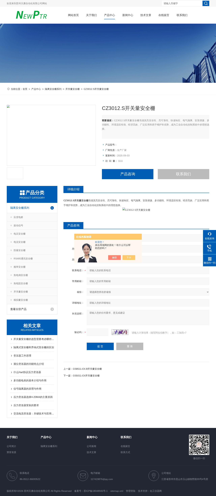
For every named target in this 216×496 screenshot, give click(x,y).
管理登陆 (130, 491)
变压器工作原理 (22, 355)
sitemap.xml (116, 491)
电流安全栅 (19, 242)
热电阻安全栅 (21, 283)
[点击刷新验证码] (120, 332)
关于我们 (91, 15)
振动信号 (18, 225)
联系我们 (182, 15)
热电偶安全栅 (21, 275)
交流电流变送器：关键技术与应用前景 (34, 413)
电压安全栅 (19, 233)
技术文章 (145, 15)
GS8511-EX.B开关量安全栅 (87, 368)
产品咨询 (127, 174)
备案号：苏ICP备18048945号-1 (91, 491)
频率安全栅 (19, 266)
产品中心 (109, 15)
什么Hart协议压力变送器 (27, 372)
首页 (25, 89)
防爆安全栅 (19, 250)
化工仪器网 (156, 491)
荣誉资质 (11, 452)
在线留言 (163, 15)
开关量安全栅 (72, 89)
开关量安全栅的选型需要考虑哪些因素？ (34, 339)
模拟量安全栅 (21, 300)
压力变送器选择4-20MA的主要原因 (33, 397)
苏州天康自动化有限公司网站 (31, 3)
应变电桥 (18, 217)
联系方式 (125, 452)
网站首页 (73, 15)
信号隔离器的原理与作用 (27, 388)
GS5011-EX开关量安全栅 (86, 375)
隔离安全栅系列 (53, 89)
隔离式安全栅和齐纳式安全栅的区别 (34, 347)
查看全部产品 (18, 309)
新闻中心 (127, 15)
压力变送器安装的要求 (26, 405)
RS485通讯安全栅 (23, 258)
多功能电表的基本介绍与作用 (30, 380)
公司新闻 (91, 446)
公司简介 (11, 446)
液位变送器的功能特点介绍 (29, 363)
